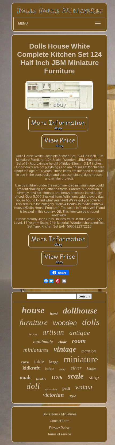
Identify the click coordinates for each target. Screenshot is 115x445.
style (72, 396)
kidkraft (31, 368)
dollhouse (80, 310)
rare (25, 362)
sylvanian (51, 389)
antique (79, 332)
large (53, 362)
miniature (81, 359)
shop (94, 377)
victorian (53, 395)
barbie (49, 369)
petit (66, 388)
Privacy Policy (59, 428)
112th (56, 377)
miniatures (35, 350)
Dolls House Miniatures (59, 414)
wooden (65, 323)
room (79, 340)
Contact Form (59, 421)
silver (76, 368)
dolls (90, 322)
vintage (65, 349)
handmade (43, 341)
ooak (25, 377)
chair (62, 342)
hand (53, 314)
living (62, 369)
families (41, 378)
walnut (83, 387)
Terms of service (59, 434)
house (33, 310)
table (39, 361)
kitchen (92, 369)
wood (33, 334)
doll (33, 386)
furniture (34, 321)
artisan (53, 332)
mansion (88, 351)
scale (76, 376)
